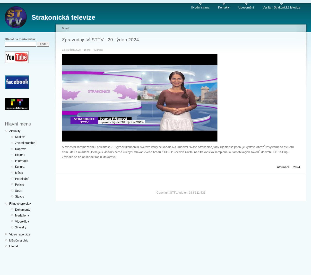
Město (19, 173)
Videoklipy (22, 221)
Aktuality (14, 131)
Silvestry (20, 227)
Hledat (13, 246)
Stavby (19, 196)
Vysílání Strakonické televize (281, 7)
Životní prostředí (25, 143)
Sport (18, 190)
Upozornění (246, 7)
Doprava (20, 149)
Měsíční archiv (18, 240)
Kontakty (224, 7)
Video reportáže (19, 234)
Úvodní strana (200, 7)
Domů (65, 28)
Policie (19, 184)
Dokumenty (22, 209)
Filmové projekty (20, 203)
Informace (21, 161)
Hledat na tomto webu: (20, 39)
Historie (20, 155)
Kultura (20, 166)
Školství (20, 137)
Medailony (22, 215)
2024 (296, 167)
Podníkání (21, 179)
